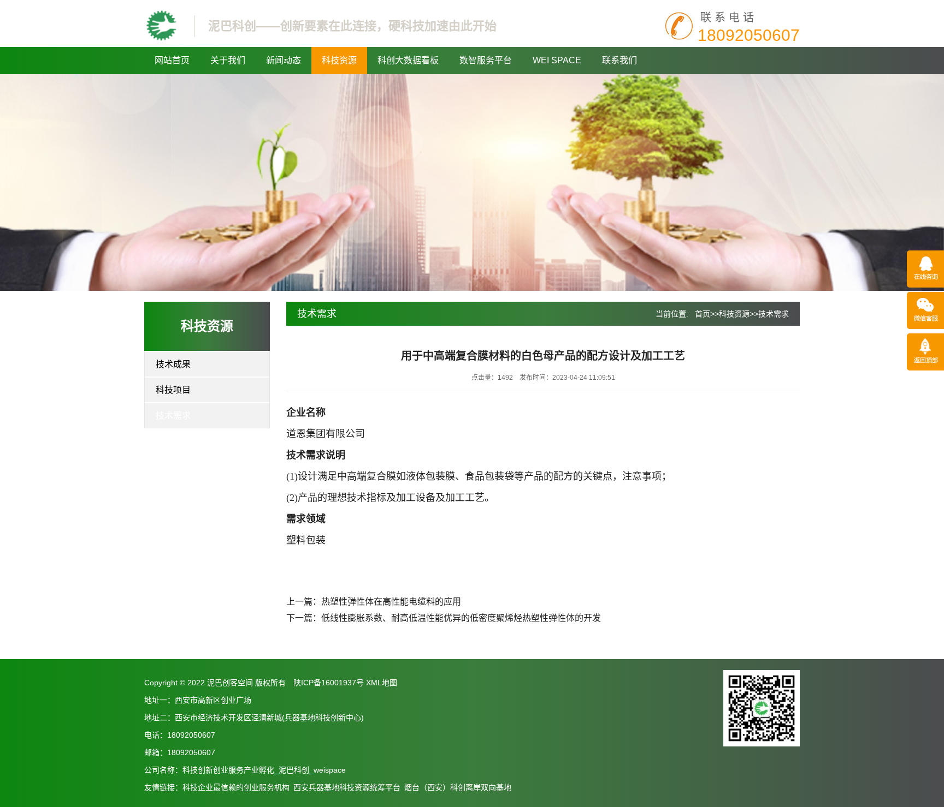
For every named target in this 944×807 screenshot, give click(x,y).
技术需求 (173, 415)
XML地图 (381, 682)
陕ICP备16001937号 (328, 682)
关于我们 (227, 60)
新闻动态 (283, 60)
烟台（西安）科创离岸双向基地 (457, 787)
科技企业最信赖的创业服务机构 (236, 787)
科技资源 (339, 60)
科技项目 (173, 389)
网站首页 (172, 60)
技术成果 (173, 364)
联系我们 (619, 60)
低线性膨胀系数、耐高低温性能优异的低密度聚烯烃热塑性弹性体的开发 (461, 618)
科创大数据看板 (408, 60)
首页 (702, 313)
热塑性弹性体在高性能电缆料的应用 (391, 601)
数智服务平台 (485, 60)
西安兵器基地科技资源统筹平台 (346, 787)
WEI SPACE (557, 60)
